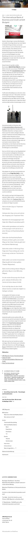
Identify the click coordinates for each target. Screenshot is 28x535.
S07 (15, 378)
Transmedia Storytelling (10, 422)
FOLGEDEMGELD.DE (17, 70)
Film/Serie (8, 431)
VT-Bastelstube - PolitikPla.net (10, 502)
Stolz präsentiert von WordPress (10, 531)
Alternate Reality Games (10, 424)
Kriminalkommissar (18, 377)
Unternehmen (7, 446)
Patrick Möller (17, 15)
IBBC (16, 374)
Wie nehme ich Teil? (9, 417)
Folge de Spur (15, 373)
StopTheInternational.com (16, 323)
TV (6, 434)
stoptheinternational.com (16, 380)
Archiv (4, 420)
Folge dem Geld (6, 357)
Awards (8, 438)
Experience (9, 429)
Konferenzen (9, 441)
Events (6, 436)
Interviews (7, 443)
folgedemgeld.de (9, 374)
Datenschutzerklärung (8, 451)
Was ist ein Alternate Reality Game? (13, 414)
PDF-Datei (6, 308)
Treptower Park (17, 199)
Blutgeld (7, 373)
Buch (7, 427)
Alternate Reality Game (11, 371)
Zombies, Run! (20, 499)
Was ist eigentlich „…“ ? (10, 448)
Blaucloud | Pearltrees (8, 487)
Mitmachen (5, 412)
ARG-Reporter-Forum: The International (12, 355)
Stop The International (8, 363)
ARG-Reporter (10, 2)
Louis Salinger (9, 378)
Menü (14, 9)
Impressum (5, 454)
